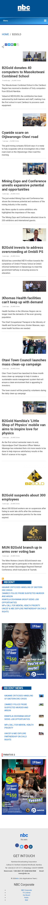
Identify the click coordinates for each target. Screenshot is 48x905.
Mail (26, 900)
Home (5, 34)
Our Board (26, 895)
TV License (26, 893)
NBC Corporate (26, 890)
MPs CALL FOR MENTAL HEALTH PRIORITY (21, 605)
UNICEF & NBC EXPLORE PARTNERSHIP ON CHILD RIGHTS (15, 736)
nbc (24, 835)
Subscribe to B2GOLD (3, 579)
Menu (5, 20)
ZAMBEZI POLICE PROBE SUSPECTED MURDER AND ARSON (16, 707)
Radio (26, 897)
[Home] (24, 7)
